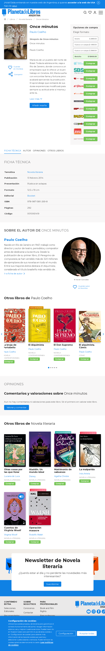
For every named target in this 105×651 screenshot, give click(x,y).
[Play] (21, 496)
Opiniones (39, 150)
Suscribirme (52, 584)
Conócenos (29, 608)
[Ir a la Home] (5, 19)
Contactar (28, 612)
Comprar (90, 63)
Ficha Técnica (12, 150)
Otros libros (56, 150)
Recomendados (11, 615)
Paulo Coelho (15, 240)
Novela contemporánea (11, 356)
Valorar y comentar (16, 407)
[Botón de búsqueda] (85, 12)
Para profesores (47, 615)
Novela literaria (35, 172)
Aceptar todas (86, 633)
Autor (27, 150)
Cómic (82, 355)
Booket (31, 195)
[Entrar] (94, 12)
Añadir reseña (39, 105)
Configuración (66, 633)
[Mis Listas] (89, 12)
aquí (14, 6)
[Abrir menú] (101, 12)
